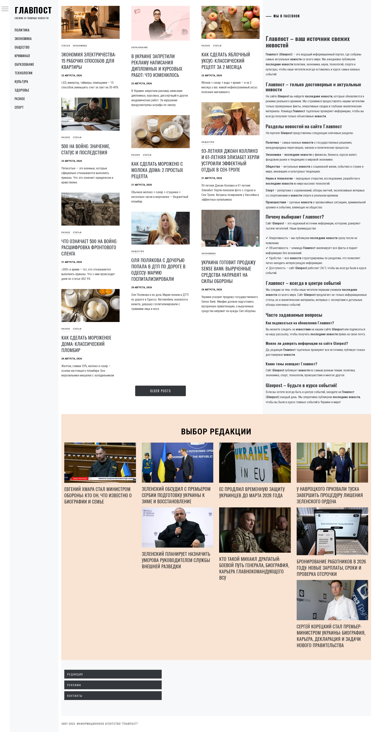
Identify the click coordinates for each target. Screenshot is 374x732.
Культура (21, 81)
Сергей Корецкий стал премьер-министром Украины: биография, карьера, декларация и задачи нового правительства (331, 635)
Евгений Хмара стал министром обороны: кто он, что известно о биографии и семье (98, 495)
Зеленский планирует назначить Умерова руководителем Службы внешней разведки (176, 560)
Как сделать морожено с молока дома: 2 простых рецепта (157, 170)
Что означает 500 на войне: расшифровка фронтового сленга (89, 247)
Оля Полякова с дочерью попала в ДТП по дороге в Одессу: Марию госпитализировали (158, 269)
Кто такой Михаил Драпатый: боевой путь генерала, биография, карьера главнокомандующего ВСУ (254, 568)
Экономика (23, 38)
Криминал (22, 55)
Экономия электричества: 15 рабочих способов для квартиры (88, 60)
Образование (24, 64)
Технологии (24, 73)
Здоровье (22, 90)
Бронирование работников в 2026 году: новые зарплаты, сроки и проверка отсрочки (331, 567)
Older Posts (160, 391)
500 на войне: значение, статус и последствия (85, 149)
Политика (22, 30)
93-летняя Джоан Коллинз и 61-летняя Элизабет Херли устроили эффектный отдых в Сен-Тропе (230, 160)
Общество (22, 47)
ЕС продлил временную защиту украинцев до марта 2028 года (252, 492)
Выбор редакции (216, 431)
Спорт (19, 107)
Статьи (65, 45)
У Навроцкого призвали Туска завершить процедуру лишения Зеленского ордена (330, 495)
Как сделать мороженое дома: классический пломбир (86, 343)
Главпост (33, 10)
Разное (20, 98)
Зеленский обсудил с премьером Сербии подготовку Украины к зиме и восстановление (176, 495)
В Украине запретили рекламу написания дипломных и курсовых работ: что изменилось (156, 65)
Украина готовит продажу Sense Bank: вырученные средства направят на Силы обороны (228, 271)
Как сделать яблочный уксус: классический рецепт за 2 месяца (225, 60)
